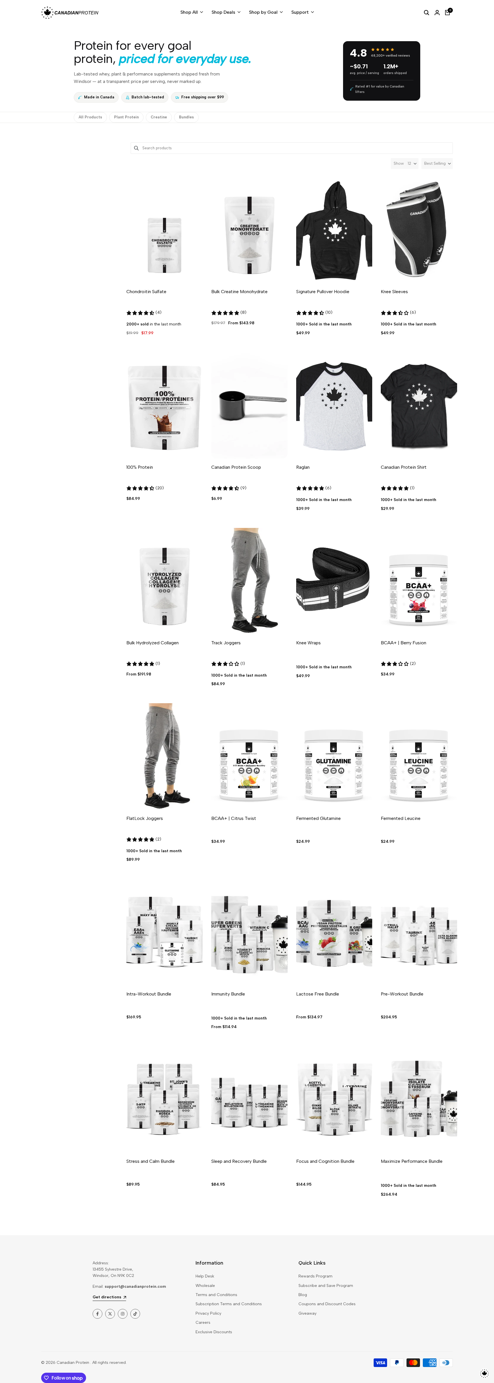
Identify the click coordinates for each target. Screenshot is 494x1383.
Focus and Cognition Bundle (325, 1161)
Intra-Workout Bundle (148, 994)
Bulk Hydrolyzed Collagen (152, 642)
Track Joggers (226, 642)
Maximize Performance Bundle (412, 1161)
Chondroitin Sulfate (146, 291)
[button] (437, 163)
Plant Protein (126, 117)
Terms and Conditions (216, 1294)
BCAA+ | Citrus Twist (233, 818)
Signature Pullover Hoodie (322, 291)
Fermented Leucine (401, 818)
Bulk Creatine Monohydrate (239, 291)
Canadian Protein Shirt (404, 467)
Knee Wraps (308, 642)
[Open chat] (484, 1373)
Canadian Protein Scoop (236, 467)
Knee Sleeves (394, 291)
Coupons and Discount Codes (327, 1303)
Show (399, 163)
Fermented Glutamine (318, 818)
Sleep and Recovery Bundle (239, 1161)
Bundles (186, 117)
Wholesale (205, 1285)
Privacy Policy (208, 1313)
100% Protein (139, 467)
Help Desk (205, 1276)
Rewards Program (315, 1276)
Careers (203, 1322)
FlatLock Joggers (144, 818)
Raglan (303, 467)
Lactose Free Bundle (317, 994)
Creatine (159, 117)
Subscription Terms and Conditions (229, 1303)
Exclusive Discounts (214, 1332)
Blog (302, 1294)
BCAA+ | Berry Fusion (403, 642)
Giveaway (307, 1313)
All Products (90, 117)
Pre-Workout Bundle (402, 994)
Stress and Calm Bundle (150, 1161)
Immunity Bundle (228, 994)
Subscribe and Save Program (325, 1285)
